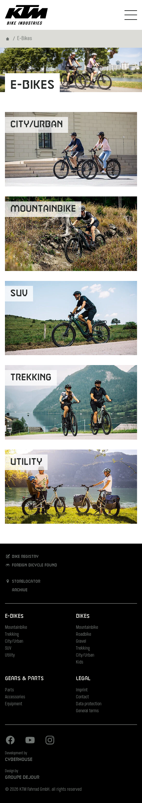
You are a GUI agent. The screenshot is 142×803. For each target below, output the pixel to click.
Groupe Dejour (22, 777)
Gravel (81, 641)
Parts (9, 690)
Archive (19, 590)
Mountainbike (16, 627)
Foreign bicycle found (34, 565)
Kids (79, 662)
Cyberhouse (18, 760)
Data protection (88, 704)
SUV (8, 648)
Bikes (82, 616)
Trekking (12, 634)
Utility (10, 655)
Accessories (15, 697)
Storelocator (25, 581)
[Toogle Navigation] (130, 15)
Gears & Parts (24, 678)
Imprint (82, 690)
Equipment (13, 704)
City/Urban (14, 641)
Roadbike (83, 634)
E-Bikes (14, 616)
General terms (87, 711)
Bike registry (25, 557)
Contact (82, 697)
